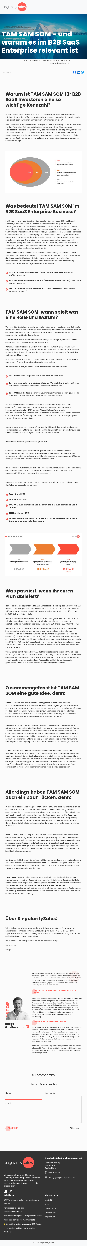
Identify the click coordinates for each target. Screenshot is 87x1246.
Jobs (47, 1204)
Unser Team (50, 1208)
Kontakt (48, 1200)
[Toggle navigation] (82, 6)
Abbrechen (75, 1128)
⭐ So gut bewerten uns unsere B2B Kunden (23, 1224)
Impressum (50, 1217)
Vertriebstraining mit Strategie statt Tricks (23, 1215)
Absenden (13, 1128)
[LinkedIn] (27, 1026)
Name (8, 1093)
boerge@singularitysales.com (61, 1177)
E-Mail (8, 1103)
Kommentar (50, 1093)
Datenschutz (50, 1212)
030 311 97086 (54, 1173)
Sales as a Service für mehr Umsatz (19, 1220)
